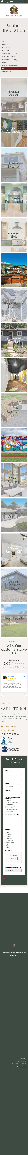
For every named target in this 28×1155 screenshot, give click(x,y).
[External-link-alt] (18, 734)
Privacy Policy (14, 955)
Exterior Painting (10, 806)
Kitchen (5, 45)
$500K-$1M (10, 845)
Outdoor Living (10, 807)
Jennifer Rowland (14, 676)
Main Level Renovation (10, 57)
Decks (4, 62)
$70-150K (9, 838)
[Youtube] (10, 734)
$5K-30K (9, 834)
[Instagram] (5, 734)
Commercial (6, 71)
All (3, 42)
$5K (8, 832)
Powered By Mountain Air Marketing (14, 952)
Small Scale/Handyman (12, 802)
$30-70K (9, 836)
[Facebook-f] (2, 734)
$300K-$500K (10, 842)
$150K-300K (10, 840)
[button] (25, 1)
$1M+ (8, 847)
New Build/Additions (9, 54)
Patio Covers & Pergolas (11, 59)
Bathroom (6, 48)
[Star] (15, 734)
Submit (6, 878)
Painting (5, 68)
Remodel (8, 800)
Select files (13, 858)
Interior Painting (10, 804)
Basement (5, 51)
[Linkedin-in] (7, 734)
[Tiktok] (12, 734)
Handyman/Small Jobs (10, 65)
